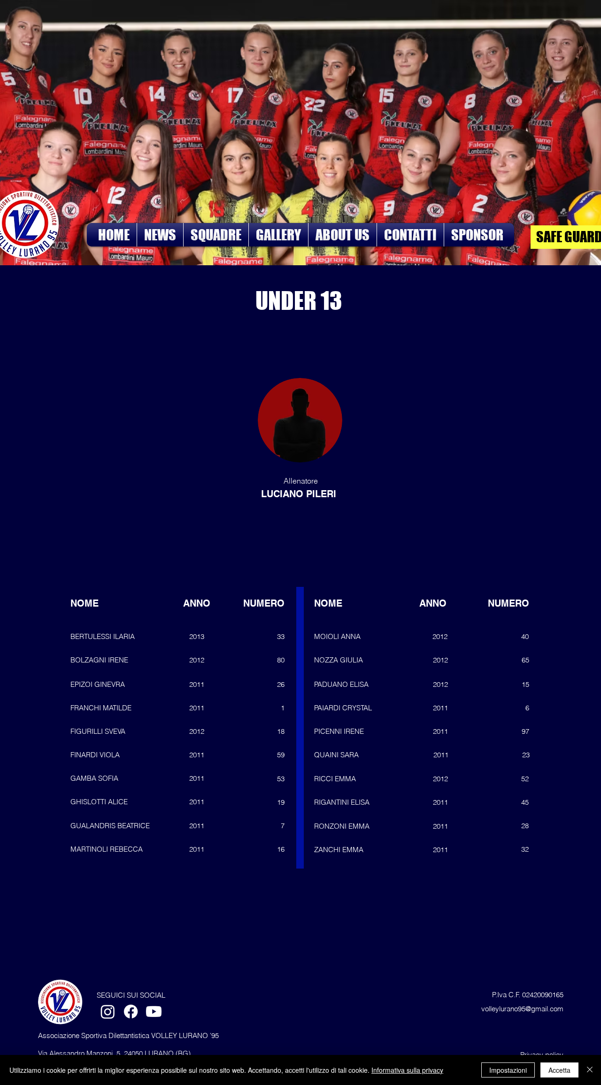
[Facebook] (131, 1011)
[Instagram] (108, 1011)
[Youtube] (154, 1011)
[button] (216, 234)
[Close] (589, 1069)
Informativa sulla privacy (407, 1070)
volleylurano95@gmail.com (522, 1008)
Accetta (559, 1070)
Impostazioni (508, 1070)
